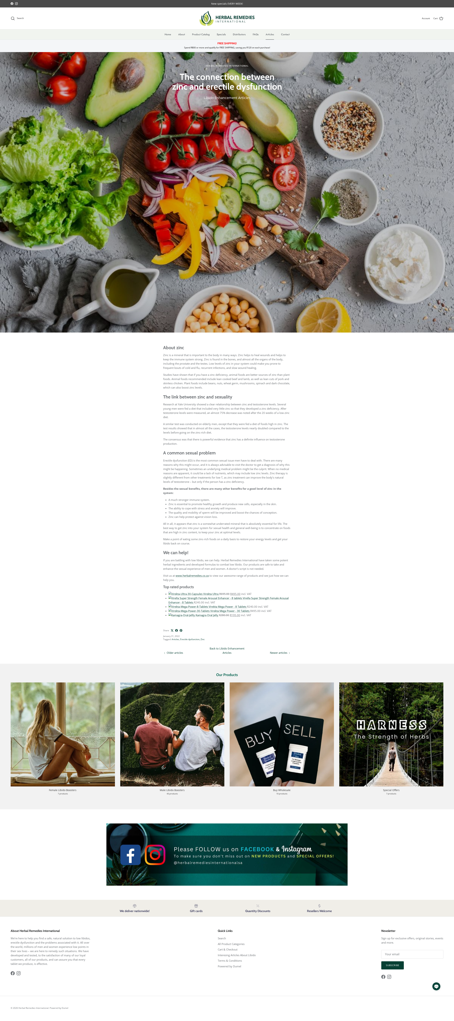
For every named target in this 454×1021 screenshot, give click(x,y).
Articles (270, 34)
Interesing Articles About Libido (237, 955)
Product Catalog (201, 34)
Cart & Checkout (227, 949)
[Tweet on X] (172, 630)
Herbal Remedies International (33, 1007)
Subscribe (392, 965)
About (181, 34)
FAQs (256, 34)
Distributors (239, 34)
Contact (285, 34)
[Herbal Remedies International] (227, 18)
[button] (436, 986)
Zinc (203, 639)
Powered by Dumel (229, 966)
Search (222, 938)
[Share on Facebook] (176, 630)
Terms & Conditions (230, 960)
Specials (221, 34)
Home (168, 34)
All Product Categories (231, 944)
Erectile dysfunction (190, 639)
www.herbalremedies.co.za (192, 575)
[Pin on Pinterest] (181, 630)
